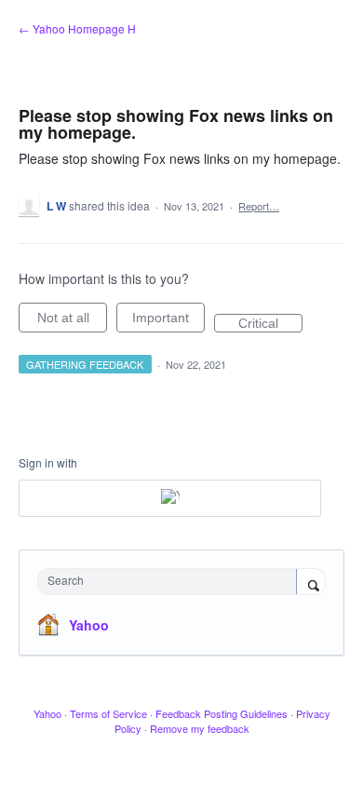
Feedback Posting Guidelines (221, 713)
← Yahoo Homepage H (77, 28)
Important (168, 321)
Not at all (72, 321)
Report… (258, 205)
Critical (270, 324)
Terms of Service (108, 713)
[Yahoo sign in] (170, 498)
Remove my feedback (199, 728)
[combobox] (171, 582)
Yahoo (89, 625)
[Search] (311, 583)
